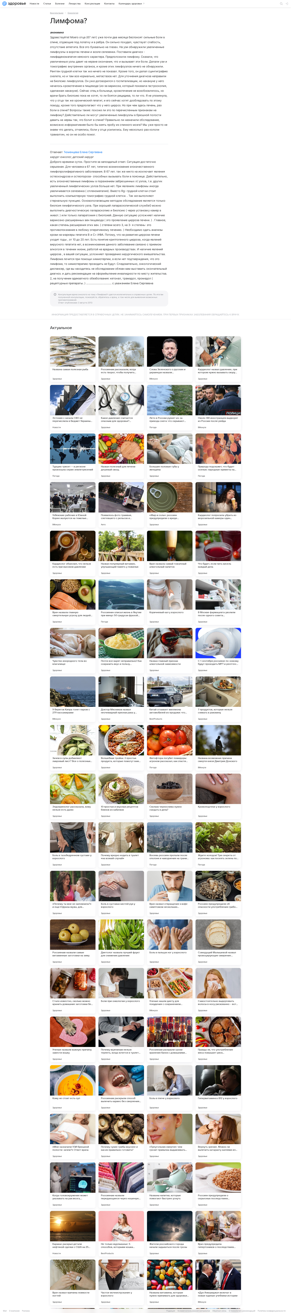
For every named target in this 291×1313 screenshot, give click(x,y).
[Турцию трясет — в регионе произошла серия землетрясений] (72, 456)
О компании (14, 1311)
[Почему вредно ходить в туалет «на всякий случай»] (121, 845)
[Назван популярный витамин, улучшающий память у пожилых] (121, 553)
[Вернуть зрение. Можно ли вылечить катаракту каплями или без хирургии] (218, 1136)
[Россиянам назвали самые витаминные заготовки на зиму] (72, 942)
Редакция (170, 1311)
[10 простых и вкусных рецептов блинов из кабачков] (121, 796)
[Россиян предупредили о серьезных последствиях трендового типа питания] (218, 1185)
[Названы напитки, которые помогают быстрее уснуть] (169, 1185)
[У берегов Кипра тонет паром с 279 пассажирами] (72, 699)
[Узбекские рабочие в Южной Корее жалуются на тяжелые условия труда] (72, 505)
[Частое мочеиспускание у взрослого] (121, 1282)
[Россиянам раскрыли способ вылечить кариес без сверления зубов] (121, 1088)
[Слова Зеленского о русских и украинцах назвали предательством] (169, 359)
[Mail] (4, 3)
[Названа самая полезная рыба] (72, 359)
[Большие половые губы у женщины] (169, 456)
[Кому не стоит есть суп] (72, 1088)
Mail (5, 1311)
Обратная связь (219, 1311)
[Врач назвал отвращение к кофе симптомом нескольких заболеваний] (169, 893)
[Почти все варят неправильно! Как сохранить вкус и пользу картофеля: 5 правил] (121, 650)
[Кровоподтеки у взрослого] (218, 796)
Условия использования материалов (193, 1311)
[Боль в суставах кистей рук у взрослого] (121, 893)
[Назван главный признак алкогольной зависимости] (169, 650)
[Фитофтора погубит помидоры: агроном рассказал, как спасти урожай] (169, 748)
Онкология (73, 13)
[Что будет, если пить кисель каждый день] (218, 553)
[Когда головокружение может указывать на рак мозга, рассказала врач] (72, 1185)
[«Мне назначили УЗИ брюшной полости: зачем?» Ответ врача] (72, 1136)
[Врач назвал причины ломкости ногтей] (72, 1282)
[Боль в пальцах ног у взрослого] (169, 942)
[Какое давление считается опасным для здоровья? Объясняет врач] (121, 407)
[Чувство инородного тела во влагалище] (72, 650)
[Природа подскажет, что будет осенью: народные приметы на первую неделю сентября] (218, 456)
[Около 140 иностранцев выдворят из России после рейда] (218, 407)
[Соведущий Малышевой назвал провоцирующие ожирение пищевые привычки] (218, 942)
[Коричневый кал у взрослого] (169, 602)
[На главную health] (16, 3)
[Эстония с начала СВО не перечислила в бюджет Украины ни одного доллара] (72, 407)
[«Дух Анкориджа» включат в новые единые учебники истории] (218, 1282)
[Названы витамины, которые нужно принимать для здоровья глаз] (169, 1282)
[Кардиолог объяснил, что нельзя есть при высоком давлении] (72, 553)
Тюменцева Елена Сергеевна (83, 152)
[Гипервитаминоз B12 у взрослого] (218, 1088)
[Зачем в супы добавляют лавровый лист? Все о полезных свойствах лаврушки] (72, 748)
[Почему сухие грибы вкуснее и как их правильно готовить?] (121, 1136)
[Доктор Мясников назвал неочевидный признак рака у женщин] (121, 699)
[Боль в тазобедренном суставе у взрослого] (72, 845)
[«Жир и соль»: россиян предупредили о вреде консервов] (169, 505)
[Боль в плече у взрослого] (169, 1088)
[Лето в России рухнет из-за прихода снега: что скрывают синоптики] (169, 407)
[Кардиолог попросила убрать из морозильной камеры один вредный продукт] (218, 505)
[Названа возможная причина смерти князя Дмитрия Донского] (218, 748)
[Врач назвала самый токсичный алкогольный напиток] (169, 553)
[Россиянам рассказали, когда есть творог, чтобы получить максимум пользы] (121, 359)
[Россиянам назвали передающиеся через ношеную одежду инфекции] (121, 1185)
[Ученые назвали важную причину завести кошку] (72, 1039)
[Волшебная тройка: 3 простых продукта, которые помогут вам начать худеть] (121, 748)
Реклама (26, 1311)
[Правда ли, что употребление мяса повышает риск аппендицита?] (218, 1039)
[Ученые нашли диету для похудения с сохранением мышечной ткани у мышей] (169, 991)
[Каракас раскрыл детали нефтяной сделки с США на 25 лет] (72, 1234)
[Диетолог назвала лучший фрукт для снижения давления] (121, 942)
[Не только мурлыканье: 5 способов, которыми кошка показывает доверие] (121, 1234)
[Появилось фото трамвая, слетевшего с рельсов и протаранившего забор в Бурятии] (121, 505)
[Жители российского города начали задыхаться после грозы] (169, 1234)
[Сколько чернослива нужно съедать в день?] (169, 796)
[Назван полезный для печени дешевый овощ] (121, 456)
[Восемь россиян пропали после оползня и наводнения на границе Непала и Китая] (169, 845)
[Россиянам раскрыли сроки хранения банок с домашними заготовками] (169, 1039)
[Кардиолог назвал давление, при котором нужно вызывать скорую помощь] (218, 359)
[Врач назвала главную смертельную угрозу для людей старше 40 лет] (72, 602)
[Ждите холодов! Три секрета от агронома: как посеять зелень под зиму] (218, 845)
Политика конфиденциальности (272, 1311)
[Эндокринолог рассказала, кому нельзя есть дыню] (72, 796)
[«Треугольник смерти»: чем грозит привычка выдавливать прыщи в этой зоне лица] (169, 1136)
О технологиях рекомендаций (242, 1311)
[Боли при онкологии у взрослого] (121, 991)
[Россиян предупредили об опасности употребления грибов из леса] (218, 893)
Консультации (56, 13)
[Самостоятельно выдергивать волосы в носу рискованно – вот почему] (218, 991)
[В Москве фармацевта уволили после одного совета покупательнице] (218, 602)
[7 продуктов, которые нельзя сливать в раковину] (218, 699)
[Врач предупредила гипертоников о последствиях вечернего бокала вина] (218, 1234)
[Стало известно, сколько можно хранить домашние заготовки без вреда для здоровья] (72, 991)
